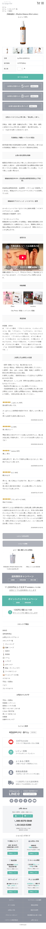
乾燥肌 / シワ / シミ (9, 703)
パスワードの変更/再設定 (11, 920)
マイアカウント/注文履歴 (34, 900)
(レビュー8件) (22, 17)
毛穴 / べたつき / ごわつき (11, 708)
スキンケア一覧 (12, 9)
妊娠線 (5, 717)
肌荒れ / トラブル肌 (9, 706)
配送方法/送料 (34, 910)
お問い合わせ (34, 920)
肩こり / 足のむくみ (9, 714)
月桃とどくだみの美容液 (33, 566)
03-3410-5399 (24, 825)
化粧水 (10, 11)
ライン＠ (28, 816)
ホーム (4, 7)
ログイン (11, 900)
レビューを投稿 (22, 543)
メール (19, 816)
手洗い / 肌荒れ (8, 700)
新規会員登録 (34, 905)
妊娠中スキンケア (9, 719)
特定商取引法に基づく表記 (34, 915)
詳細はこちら (12, 853)
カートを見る (11, 905)
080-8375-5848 (24, 821)
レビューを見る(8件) (23, 536)
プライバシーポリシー (11, 915)
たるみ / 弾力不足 (8, 711)
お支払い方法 (11, 910)
